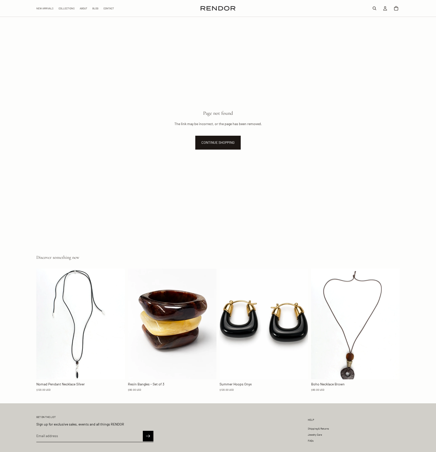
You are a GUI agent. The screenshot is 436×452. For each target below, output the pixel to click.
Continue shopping (218, 142)
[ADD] (117, 371)
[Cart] (396, 8)
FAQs (311, 440)
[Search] (374, 8)
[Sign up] (148, 436)
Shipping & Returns (318, 428)
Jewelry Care (315, 434)
